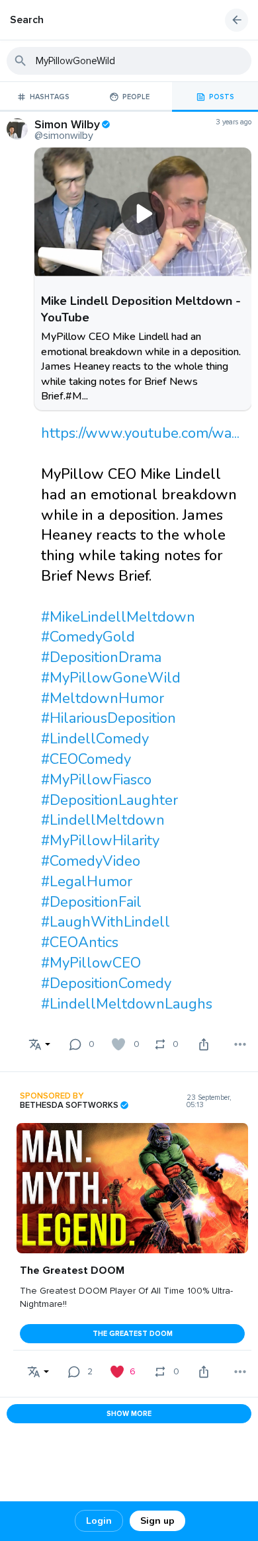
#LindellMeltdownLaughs (126, 1004)
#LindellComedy (95, 739)
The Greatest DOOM (133, 1333)
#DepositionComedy (106, 983)
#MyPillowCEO (91, 963)
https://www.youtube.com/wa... (140, 433)
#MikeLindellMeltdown (118, 617)
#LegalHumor (86, 882)
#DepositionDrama (101, 657)
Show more (129, 1413)
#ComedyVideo (90, 861)
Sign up (157, 1521)
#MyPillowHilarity (100, 841)
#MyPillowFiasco (96, 780)
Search (27, 20)
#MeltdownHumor (102, 698)
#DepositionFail (91, 902)
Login (99, 1521)
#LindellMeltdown (103, 820)
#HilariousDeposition (108, 718)
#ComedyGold (88, 637)
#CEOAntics (79, 942)
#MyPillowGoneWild (111, 678)
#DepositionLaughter (109, 800)
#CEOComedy (86, 759)
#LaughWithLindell (105, 922)
